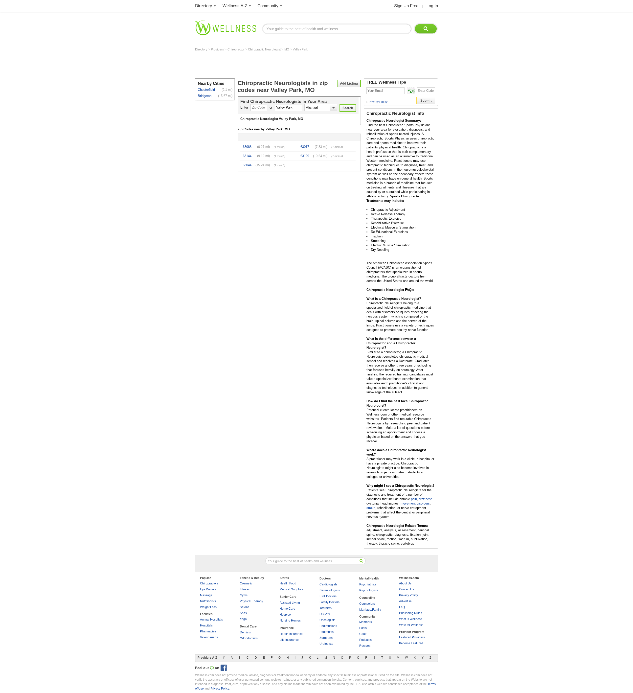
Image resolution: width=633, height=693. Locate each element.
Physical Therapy (251, 601)
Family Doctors (329, 602)
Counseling (367, 598)
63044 (247, 165)
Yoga (243, 619)
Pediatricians (328, 626)
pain (414, 499)
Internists (325, 608)
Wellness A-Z (235, 5)
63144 (247, 156)
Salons (244, 607)
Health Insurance (291, 634)
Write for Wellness (411, 625)
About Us (405, 583)
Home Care (287, 608)
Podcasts (365, 640)
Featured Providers (412, 637)
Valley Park (300, 49)
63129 (304, 156)
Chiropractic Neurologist (264, 49)
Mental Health (369, 578)
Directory (203, 5)
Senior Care (288, 597)
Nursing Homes (290, 620)
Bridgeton (204, 96)
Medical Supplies (291, 589)
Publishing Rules (410, 613)
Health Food (288, 583)
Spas (243, 613)
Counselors (367, 603)
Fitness (244, 589)
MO (287, 49)
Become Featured (411, 643)
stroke (370, 508)
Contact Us (406, 589)
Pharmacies (208, 631)
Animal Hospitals (211, 619)
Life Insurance (289, 640)
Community (267, 5)
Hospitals (206, 625)
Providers (218, 49)
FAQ (402, 607)
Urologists (326, 644)
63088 (247, 147)
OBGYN (324, 614)
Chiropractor (236, 49)
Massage (206, 595)
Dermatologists (329, 590)
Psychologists (368, 590)
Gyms (244, 595)
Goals (363, 634)
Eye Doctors (208, 589)
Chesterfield (206, 90)
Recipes (364, 645)
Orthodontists (249, 638)
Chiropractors (209, 583)
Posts (363, 628)
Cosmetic (246, 583)
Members (365, 622)
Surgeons (326, 638)
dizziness (425, 499)
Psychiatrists (367, 584)
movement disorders (415, 503)
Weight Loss (208, 607)
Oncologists (327, 620)
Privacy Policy (376, 102)
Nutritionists (208, 601)
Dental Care (248, 626)
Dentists (245, 632)
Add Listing (349, 83)
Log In (432, 5)
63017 (304, 147)
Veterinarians (209, 637)
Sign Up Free (406, 5)
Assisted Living (290, 602)
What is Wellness (410, 619)
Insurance (287, 628)
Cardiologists (328, 584)
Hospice (285, 614)
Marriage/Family (370, 609)
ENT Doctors (328, 596)
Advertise (405, 601)
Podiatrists (326, 632)
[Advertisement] (285, 65)
